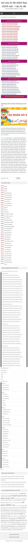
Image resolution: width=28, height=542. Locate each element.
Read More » (6, 134)
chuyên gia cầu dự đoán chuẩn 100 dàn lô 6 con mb (12, 305)
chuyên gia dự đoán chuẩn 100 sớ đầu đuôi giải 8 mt (12, 334)
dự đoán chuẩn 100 (15, 170)
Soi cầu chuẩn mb (4, 273)
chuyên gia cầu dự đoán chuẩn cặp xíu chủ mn (11, 350)
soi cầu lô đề (4, 528)
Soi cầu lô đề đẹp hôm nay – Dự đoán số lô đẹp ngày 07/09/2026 (13, 482)
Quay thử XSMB (7, 255)
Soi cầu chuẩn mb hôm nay (6, 304)
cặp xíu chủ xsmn (22, 144)
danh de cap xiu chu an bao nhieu (10, 167)
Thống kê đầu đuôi (8, 228)
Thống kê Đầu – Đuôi (8, 241)
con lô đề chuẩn (22, 162)
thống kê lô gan (5, 429)
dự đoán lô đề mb (18, 505)
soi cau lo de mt (16, 511)
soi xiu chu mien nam (22, 172)
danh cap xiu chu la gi (19, 164)
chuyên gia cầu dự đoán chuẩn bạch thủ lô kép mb (12, 281)
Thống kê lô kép (7, 234)
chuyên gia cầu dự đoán (14, 162)
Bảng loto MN (5, 455)
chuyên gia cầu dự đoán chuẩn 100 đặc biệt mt (11, 330)
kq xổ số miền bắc (17, 507)
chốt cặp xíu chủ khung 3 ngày (7, 160)
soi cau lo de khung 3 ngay (14, 510)
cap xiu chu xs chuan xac (13, 144)
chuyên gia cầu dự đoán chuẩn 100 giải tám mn (11, 354)
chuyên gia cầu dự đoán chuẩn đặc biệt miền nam (11, 352)
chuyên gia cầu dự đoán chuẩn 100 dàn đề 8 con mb (12, 292)
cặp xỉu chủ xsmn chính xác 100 (7, 146)
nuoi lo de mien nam (13, 172)
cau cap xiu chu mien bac (8, 154)
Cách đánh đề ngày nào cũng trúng (10, 500)
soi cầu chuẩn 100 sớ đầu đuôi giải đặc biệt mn (11, 358)
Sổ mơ (5, 264)
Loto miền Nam (7, 251)
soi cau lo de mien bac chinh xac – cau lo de (9, 271)
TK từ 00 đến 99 (7, 247)
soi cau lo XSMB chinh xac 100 (15, 516)
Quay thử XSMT (5, 464)
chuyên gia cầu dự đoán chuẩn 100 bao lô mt (11, 325)
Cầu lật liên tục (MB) (8, 222)
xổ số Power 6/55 (8, 205)
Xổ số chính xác (4, 370)
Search (18, 178)
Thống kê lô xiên (7, 232)
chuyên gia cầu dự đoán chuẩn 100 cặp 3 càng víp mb (12, 286)
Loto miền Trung (8, 253)
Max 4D (5, 209)
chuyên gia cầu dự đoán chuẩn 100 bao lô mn (11, 347)
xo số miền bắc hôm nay (17, 529)
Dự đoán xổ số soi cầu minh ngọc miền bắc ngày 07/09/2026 (12, 486)
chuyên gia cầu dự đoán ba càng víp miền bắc (11, 277)
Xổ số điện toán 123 (8, 216)
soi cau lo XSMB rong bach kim (14, 520)
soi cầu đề (8, 529)
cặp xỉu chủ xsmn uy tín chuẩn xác (13, 152)
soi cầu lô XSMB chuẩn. (20, 526)
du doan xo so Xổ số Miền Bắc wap (15, 502)
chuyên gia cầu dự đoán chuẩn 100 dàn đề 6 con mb (12, 290)
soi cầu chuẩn (22, 522)
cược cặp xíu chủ (4, 164)
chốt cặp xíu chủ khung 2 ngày (19, 159)
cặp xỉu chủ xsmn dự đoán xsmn (13, 151)
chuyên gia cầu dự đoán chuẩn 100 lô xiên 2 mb (11, 310)
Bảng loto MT (5, 453)
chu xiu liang (6, 162)
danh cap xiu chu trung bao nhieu (14, 165)
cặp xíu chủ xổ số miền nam (12, 142)
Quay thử (3, 458)
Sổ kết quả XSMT (8, 199)
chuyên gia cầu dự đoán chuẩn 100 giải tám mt (11, 332)
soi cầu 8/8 (16, 522)
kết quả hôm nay (4, 381)
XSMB (5, 186)
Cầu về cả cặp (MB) (8, 224)
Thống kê (6, 211)
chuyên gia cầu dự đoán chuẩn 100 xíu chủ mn (11, 363)
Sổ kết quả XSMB (8, 195)
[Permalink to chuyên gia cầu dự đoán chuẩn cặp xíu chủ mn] (14, 125)
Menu (14, 13)
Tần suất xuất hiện (8, 245)
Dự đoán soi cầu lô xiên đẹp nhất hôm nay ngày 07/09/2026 (12, 476)
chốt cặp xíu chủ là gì (17, 160)
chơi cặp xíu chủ (18, 157)
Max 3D (5, 207)
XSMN (5, 188)
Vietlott (2, 392)
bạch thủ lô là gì (3, 493)
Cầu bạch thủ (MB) (8, 220)
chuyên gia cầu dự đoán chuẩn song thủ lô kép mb (12, 319)
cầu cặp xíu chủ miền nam (18, 154)
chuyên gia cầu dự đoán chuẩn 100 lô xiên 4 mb (11, 314)
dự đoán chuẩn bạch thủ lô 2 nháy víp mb (10, 275)
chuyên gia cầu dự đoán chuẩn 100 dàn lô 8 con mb (12, 308)
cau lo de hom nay (9, 493)
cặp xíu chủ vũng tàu (13, 139)
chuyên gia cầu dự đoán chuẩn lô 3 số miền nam (11, 365)
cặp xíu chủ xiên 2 (8, 141)
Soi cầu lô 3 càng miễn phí (6, 524)
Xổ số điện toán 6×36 (6, 409)
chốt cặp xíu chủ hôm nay (8, 159)
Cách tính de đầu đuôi (17, 498)
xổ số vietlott (7, 201)
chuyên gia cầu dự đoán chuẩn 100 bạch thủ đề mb (12, 279)
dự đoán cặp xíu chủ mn (5, 170)
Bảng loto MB (4, 451)
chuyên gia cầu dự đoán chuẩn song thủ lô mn (11, 361)
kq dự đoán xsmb (3, 507)
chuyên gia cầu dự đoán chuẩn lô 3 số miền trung (11, 343)
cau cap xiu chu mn (17, 155)
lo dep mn (21, 170)
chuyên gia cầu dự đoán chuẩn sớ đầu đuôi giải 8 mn (12, 356)
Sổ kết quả (3, 383)
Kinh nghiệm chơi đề (4, 368)
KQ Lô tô (3, 449)
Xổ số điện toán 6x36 (8, 213)
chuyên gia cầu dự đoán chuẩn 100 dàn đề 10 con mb (12, 294)
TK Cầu (2, 416)
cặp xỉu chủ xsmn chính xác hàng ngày (10, 147)
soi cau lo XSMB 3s (6, 514)
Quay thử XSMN (7, 257)
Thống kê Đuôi (7, 239)
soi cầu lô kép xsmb (18, 524)
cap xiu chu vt (5, 139)
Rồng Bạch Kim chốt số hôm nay (9, 508)
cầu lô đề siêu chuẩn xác (10, 157)
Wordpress (20, 540)
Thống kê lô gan (7, 230)
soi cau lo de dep (5, 510)
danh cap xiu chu (11, 164)
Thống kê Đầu (5, 435)
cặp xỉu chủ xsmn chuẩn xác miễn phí (11, 149)
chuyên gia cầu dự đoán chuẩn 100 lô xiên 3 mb (11, 312)
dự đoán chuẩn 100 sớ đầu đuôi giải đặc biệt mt (11, 336)
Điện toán (3, 407)
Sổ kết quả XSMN (8, 197)
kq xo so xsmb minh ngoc (10, 507)
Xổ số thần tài (7, 218)
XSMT (5, 190)
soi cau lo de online (23, 511)
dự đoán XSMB (24, 505)
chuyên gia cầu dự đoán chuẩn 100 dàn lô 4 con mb (12, 301)
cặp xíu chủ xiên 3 (16, 141)
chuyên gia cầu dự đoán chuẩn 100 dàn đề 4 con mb (12, 288)
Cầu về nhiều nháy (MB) (9, 226)
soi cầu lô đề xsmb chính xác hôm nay (16, 528)
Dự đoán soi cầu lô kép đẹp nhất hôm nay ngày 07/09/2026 (12, 484)
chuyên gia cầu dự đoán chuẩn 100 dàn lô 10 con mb (12, 299)
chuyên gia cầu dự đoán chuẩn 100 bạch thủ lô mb (12, 283)
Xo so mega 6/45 (7, 203)
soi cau (16, 509)
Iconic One (7, 540)
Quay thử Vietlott (8, 262)
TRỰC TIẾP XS (4, 372)
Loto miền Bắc (7, 249)
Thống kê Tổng (7, 243)
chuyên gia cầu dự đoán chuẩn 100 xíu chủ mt (11, 341)
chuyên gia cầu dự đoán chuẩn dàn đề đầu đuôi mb (12, 297)
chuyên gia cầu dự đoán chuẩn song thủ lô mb (11, 321)
